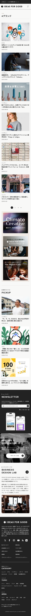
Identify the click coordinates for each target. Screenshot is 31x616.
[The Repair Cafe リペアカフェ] (15, 280)
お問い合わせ (5, 551)
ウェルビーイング (18, 585)
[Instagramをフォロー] (14, 540)
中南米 (3, 599)
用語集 (3, 554)
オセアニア (14, 599)
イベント (10, 574)
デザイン (8, 583)
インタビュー (15, 571)
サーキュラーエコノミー (7, 585)
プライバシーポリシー (7, 557)
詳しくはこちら (23, 409)
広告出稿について (6, 548)
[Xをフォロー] (5, 540)
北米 (24, 597)
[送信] (28, 406)
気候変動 (22, 583)
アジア (3, 597)
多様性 (24, 585)
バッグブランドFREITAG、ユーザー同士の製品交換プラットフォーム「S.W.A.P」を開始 (15, 167)
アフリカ (8, 599)
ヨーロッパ (12, 597)
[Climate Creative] (15, 232)
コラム (8, 571)
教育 (17, 583)
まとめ (26, 571)
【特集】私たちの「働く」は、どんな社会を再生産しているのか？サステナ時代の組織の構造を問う (15, 351)
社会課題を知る (18, 551)
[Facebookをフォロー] (9, 540)
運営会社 (17, 545)
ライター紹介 (18, 548)
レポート (21, 571)
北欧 (17, 597)
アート (3, 583)
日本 (7, 597)
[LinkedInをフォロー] (26, 540)
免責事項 (17, 554)
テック (13, 583)
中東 (21, 597)
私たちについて (5, 545)
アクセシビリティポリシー (21, 557)
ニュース (3, 571)
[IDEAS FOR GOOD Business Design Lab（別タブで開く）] (15, 256)
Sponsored (4, 574)
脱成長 (3, 588)
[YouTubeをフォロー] (18, 540)
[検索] (28, 6)
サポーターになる (15, 455)
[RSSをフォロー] (22, 540)
